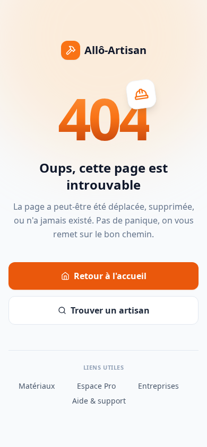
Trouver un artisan (110, 310)
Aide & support (99, 401)
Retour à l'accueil (110, 276)
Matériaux (37, 386)
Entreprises (158, 386)
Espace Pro (96, 386)
